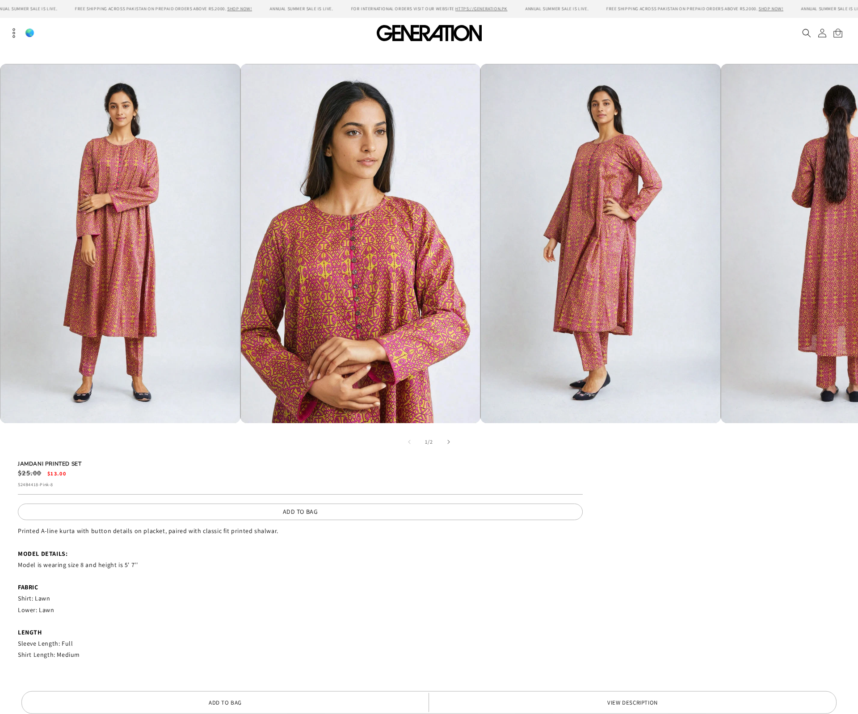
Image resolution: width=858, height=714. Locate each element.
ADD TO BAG (300, 512)
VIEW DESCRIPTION (632, 702)
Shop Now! (239, 9)
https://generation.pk (481, 9)
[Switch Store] (29, 33)
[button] (806, 33)
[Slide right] (448, 442)
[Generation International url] (429, 32)
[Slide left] (409, 442)
